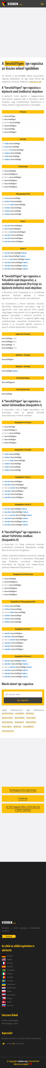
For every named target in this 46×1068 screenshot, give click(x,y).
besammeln (7, 717)
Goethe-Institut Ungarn (10, 1021)
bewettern (19, 722)
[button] (42, 4)
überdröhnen (8, 731)
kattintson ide (35, 82)
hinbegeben (28, 726)
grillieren (17, 726)
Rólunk (9, 936)
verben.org (22, 1061)
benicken (30, 713)
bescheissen (7, 722)
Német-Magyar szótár (10, 1024)
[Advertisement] (23, 32)
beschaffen (20, 717)
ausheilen (19, 713)
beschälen (31, 717)
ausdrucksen (7, 713)
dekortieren (31, 722)
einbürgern (7, 726)
